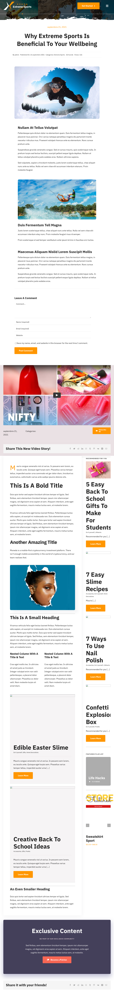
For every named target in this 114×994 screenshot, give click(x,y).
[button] (87, 825)
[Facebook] (70, 448)
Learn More (23, 775)
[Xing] (102, 448)
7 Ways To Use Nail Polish (96, 649)
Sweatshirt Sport (94, 838)
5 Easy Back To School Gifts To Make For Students (99, 505)
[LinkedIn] (82, 448)
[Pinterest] (94, 448)
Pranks (28, 851)
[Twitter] (74, 448)
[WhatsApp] (86, 448)
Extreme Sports (59, 55)
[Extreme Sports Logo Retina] (17, 2)
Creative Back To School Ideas (37, 842)
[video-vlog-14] (42, 566)
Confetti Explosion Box (99, 715)
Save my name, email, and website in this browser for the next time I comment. (52, 343)
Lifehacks (98, 532)
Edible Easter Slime (40, 747)
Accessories (17, 851)
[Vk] (98, 448)
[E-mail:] (106, 448)
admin (17, 55)
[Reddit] (78, 448)
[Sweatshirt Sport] (98, 806)
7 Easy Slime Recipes (97, 582)
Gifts (24, 752)
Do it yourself (17, 752)
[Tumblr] (90, 448)
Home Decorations (32, 752)
